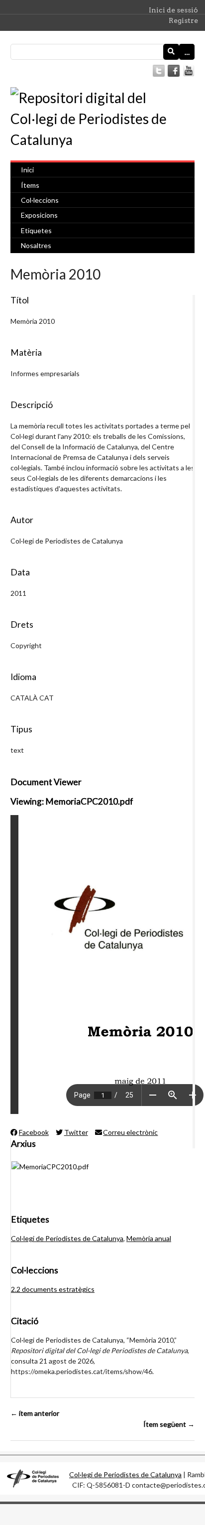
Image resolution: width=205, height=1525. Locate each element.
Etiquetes (36, 230)
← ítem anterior (34, 1413)
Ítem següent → (169, 1424)
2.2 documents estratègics (53, 1289)
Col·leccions (40, 200)
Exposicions (39, 215)
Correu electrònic (130, 1132)
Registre (183, 20)
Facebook (34, 1132)
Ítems (30, 185)
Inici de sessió (173, 10)
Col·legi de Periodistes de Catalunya (67, 1238)
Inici (27, 169)
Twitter (76, 1132)
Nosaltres (36, 245)
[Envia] (171, 52)
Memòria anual (148, 1238)
